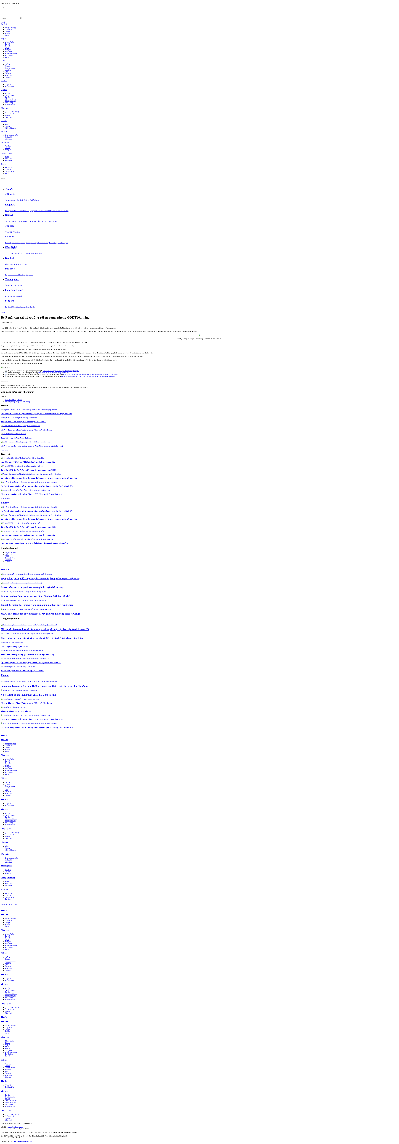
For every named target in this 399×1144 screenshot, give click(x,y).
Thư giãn (8, 150)
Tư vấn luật (9, 55)
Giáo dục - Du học (11, 99)
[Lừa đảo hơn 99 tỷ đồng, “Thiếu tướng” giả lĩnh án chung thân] (22, 458)
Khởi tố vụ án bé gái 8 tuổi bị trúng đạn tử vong (53, 373)
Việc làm (4, 90)
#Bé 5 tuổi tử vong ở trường (14, 400)
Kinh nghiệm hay (10, 128)
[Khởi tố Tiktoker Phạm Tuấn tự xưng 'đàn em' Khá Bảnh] (20, 426)
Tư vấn (7, 93)
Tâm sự (7, 124)
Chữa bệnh (8, 137)
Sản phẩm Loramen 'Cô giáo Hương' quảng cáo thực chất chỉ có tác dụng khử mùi (36, 414)
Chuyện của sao (10, 68)
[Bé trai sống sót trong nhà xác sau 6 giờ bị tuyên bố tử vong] (21, 583)
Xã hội (7, 556)
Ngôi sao (8, 64)
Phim (6, 72)
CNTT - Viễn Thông (12, 111)
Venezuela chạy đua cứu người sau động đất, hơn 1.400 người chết (36, 596)
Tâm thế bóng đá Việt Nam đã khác (16, 438)
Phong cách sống (6, 153)
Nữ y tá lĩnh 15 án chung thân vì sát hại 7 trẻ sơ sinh (23, 422)
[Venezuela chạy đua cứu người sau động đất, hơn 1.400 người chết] (23, 591)
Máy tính (8, 115)
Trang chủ (4, 904)
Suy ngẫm (8, 160)
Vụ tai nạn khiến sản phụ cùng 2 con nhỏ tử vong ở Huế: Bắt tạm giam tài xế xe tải (88, 376)
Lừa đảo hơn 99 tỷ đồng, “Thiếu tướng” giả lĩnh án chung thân (28, 462)
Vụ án (7, 35)
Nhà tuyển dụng (10, 101)
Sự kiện (5, 569)
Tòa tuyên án (9, 42)
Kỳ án (7, 48)
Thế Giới (4, 24)
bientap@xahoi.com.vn (15, 1127)
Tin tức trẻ (8, 167)
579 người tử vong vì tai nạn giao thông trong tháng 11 (61, 371)
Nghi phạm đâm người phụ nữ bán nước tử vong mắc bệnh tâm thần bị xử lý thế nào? (91, 374)
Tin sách (7, 173)
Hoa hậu (8, 70)
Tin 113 (7, 44)
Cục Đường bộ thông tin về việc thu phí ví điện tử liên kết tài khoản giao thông (34, 543)
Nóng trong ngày (10, 27)
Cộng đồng (8, 169)
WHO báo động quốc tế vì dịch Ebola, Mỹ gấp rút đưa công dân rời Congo (40, 613)
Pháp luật (4, 39)
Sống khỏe (8, 139)
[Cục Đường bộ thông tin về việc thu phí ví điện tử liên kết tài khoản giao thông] (27, 539)
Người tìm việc (10, 95)
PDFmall (8, 562)
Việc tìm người (10, 104)
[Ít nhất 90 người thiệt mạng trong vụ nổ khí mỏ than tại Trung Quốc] (24, 600)
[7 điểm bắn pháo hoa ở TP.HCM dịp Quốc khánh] (18, 667)
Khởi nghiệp (9, 103)
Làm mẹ (7, 126)
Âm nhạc (8, 73)
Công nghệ (8, 560)
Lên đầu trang (12, 904)
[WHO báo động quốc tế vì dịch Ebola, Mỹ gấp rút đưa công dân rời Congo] (26, 609)
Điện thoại (8, 117)
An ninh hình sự (10, 552)
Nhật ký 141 (9, 554)
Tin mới (5, 502)
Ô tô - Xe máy (9, 113)
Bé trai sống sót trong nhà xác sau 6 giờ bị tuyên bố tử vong (32, 587)
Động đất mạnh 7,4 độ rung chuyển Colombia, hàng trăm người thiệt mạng (40, 578)
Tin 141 (7, 57)
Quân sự (8, 31)
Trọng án (8, 50)
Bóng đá (8, 84)
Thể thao (4, 81)
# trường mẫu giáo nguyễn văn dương (17, 402)
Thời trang (8, 75)
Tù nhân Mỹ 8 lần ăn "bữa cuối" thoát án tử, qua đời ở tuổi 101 (28, 470)
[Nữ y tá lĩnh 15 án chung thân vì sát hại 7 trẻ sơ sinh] (19, 418)
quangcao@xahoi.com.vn (22, 1141)
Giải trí (3, 61)
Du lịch (7, 148)
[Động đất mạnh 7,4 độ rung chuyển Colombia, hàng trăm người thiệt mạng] (26, 574)
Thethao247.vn (10, 558)
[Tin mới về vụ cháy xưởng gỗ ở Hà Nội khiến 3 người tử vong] (22, 650)
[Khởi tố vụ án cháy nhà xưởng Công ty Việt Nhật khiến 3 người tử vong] (25, 442)
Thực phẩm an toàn (11, 135)
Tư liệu (7, 33)
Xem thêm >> (5, 450)
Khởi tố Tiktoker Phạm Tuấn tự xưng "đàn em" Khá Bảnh (26, 430)
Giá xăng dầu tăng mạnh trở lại (14, 646)
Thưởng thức (5, 142)
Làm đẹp (8, 77)
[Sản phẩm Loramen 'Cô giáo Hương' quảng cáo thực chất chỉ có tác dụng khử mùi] (29, 410)
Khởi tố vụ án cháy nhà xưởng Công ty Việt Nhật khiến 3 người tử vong (32, 446)
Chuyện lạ (8, 29)
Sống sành (8, 158)
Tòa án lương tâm (11, 53)
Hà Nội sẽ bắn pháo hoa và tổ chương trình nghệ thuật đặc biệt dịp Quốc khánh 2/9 (37, 486)
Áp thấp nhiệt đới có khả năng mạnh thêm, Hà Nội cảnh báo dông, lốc (31, 663)
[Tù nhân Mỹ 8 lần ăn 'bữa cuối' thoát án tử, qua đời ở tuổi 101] (22, 466)
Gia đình (4, 121)
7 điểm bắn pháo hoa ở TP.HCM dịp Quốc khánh (22, 671)
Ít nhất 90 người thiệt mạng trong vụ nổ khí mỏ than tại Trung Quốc (37, 605)
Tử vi (7, 157)
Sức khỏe (4, 131)
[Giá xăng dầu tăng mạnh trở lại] (12, 642)
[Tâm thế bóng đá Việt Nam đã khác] (13, 434)
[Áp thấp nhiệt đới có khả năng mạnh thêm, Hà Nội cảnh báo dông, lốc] (25, 658)
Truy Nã (7, 46)
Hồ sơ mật (8, 51)
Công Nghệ (5, 108)
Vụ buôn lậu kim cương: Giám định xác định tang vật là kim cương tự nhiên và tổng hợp (39, 478)
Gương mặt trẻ (10, 171)
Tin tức (3, 22)
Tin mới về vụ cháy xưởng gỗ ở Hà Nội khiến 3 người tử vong (27, 654)
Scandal (7, 66)
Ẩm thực (8, 146)
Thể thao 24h (9, 86)
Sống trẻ (3, 164)
